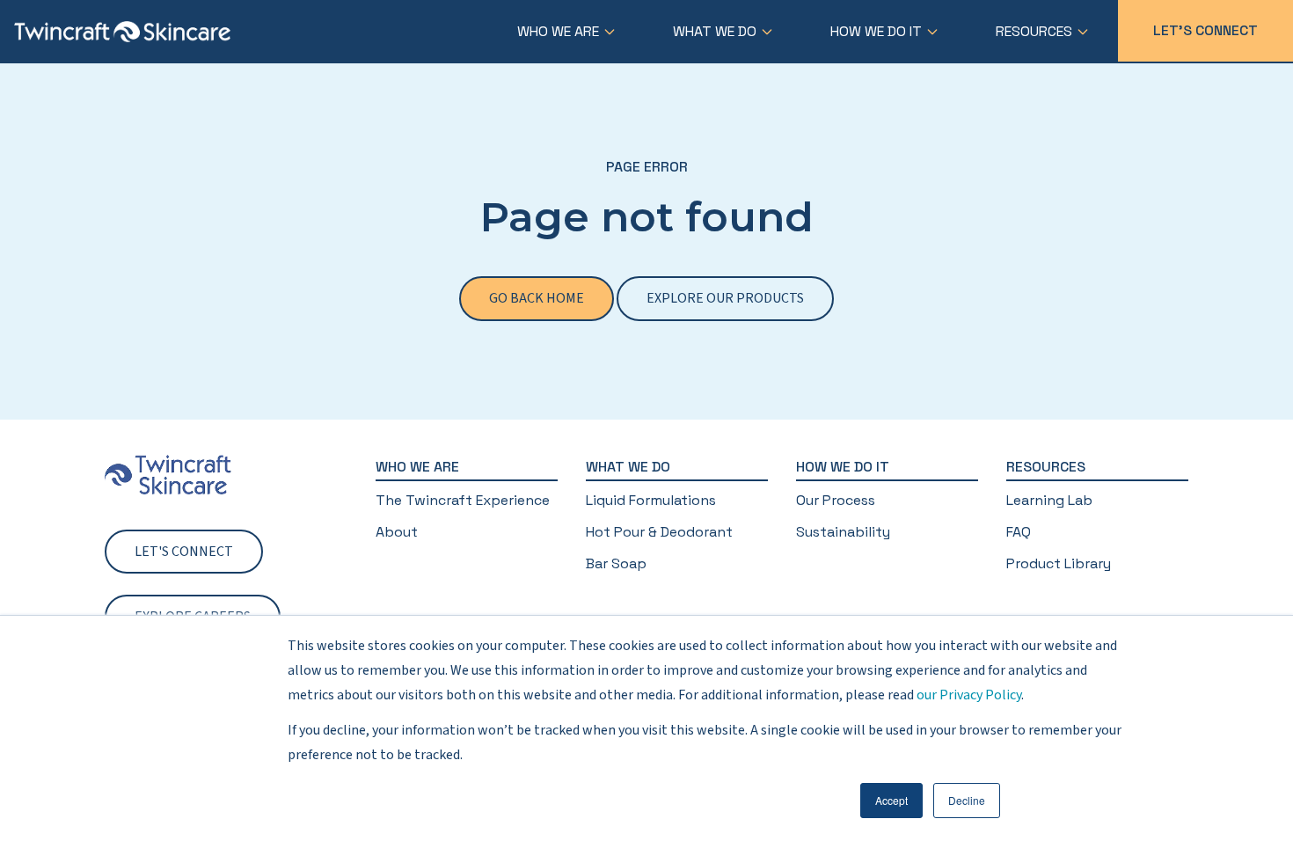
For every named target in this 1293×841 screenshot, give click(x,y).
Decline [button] (966, 800)
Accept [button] (891, 800)
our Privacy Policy (969, 695)
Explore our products (725, 298)
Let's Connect (1205, 30)
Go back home (536, 298)
